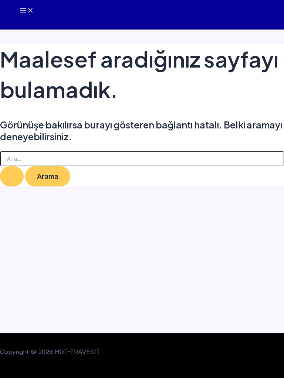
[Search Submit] (12, 176)
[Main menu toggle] (26, 10)
